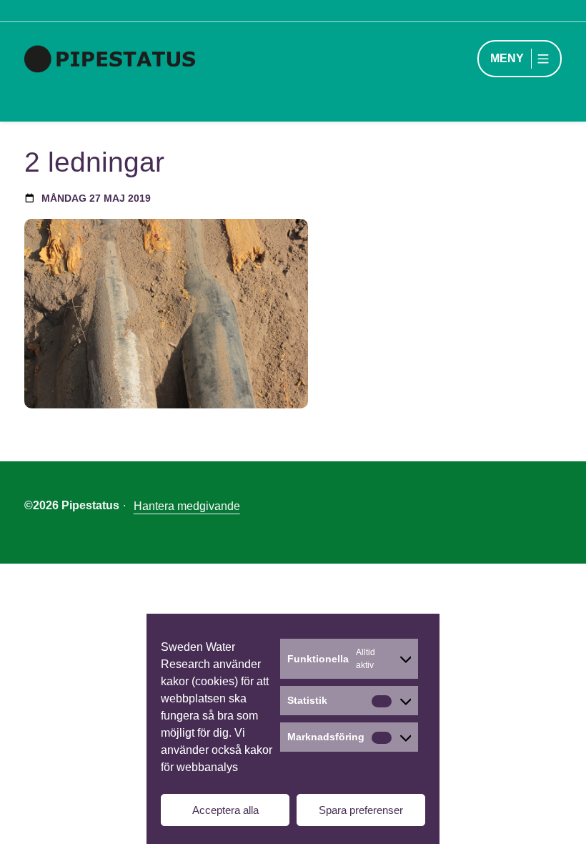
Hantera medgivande (187, 506)
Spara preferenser (361, 810)
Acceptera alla (225, 810)
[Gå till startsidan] (123, 59)
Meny (507, 58)
